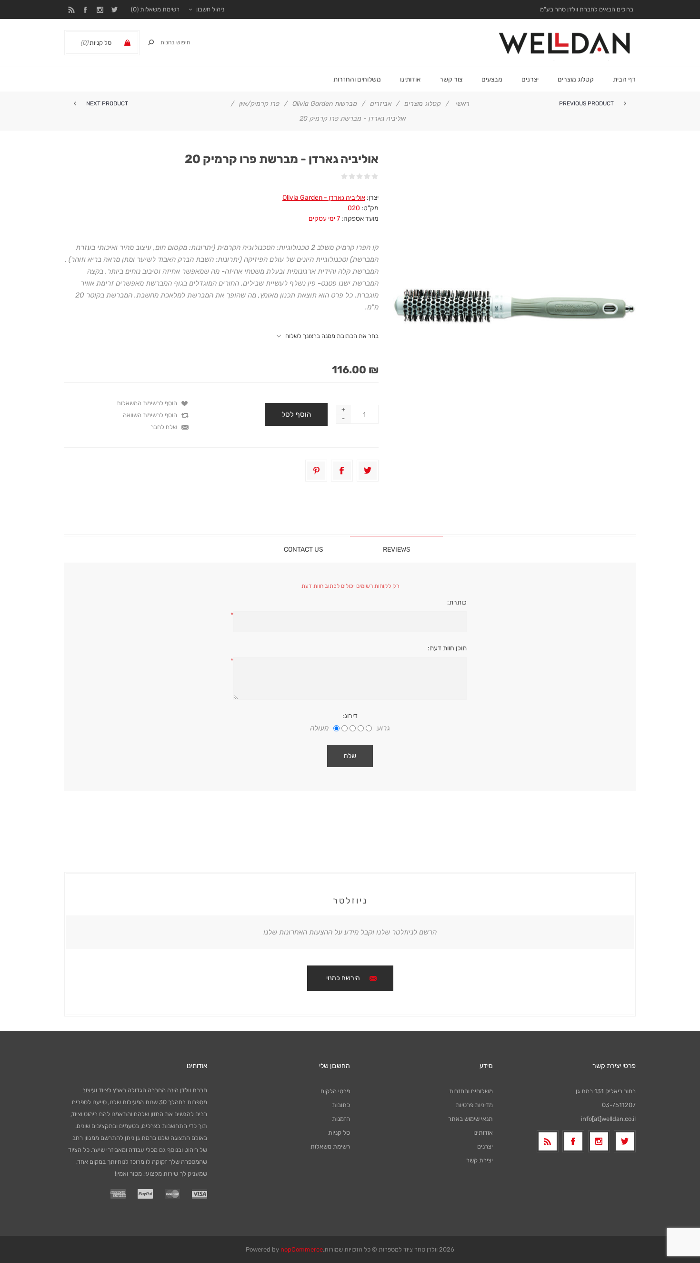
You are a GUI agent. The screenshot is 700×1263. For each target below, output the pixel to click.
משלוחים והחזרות (471, 1091)
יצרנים (530, 79)
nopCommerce (301, 1249)
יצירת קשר (479, 1160)
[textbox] (183, 42)
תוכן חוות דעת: (447, 648)
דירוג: (350, 716)
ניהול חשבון (210, 9)
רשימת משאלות (330, 1146)
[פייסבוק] (573, 1141)
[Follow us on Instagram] (599, 1141)
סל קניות (339, 1132)
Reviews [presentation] (396, 549)
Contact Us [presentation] (303, 549)
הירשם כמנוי (343, 978)
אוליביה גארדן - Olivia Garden (323, 198)
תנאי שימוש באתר (470, 1118)
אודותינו (483, 1132)
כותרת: (457, 602)
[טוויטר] (625, 1141)
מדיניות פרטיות (474, 1105)
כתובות (341, 1105)
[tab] (396, 549)
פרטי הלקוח (335, 1091)
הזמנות (341, 1118)
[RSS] (548, 1141)
